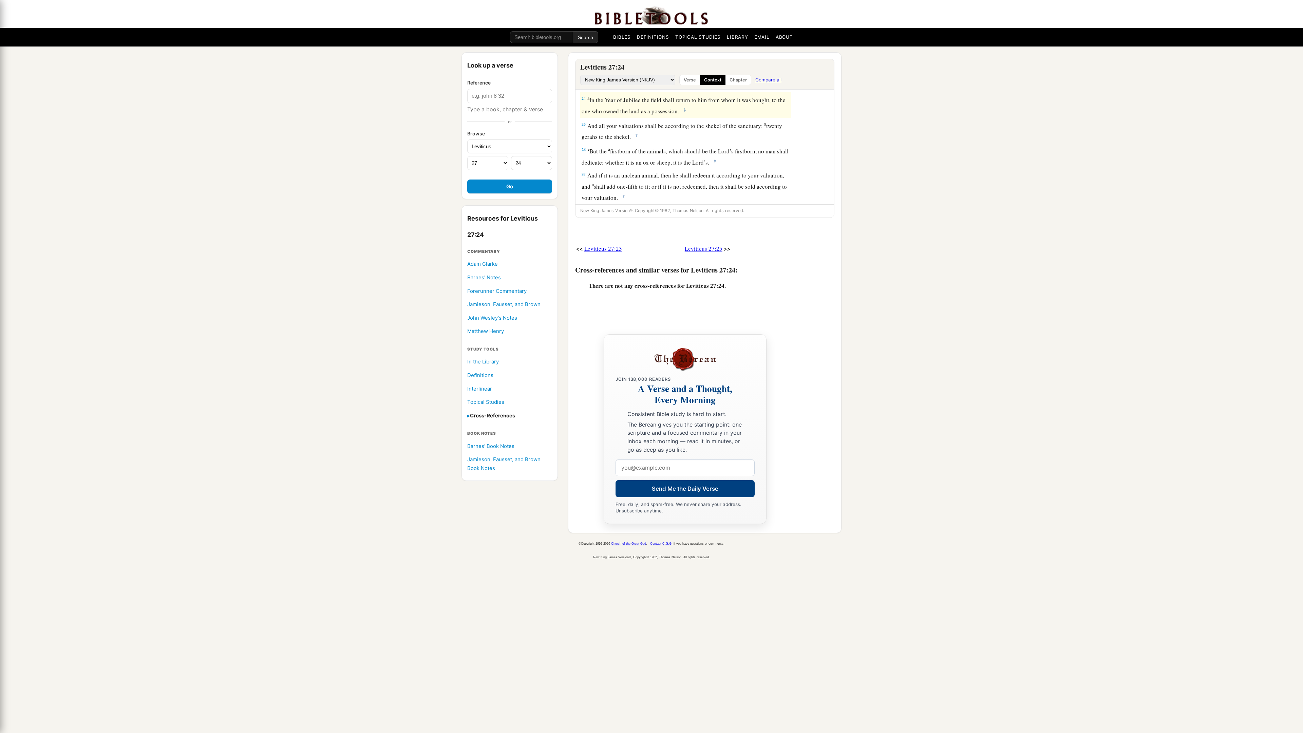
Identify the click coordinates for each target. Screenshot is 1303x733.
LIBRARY (737, 37)
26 (584, 149)
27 (584, 174)
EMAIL (762, 37)
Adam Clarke (482, 264)
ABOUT (784, 37)
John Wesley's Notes (492, 318)
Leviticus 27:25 (703, 248)
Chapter (738, 79)
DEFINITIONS (653, 37)
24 (584, 98)
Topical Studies (485, 402)
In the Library (483, 361)
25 (584, 124)
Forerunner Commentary (497, 291)
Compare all (768, 79)
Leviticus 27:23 (603, 248)
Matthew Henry (485, 331)
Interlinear (479, 389)
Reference (479, 83)
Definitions (480, 375)
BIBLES (622, 37)
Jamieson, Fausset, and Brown (504, 304)
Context (712, 79)
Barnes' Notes (484, 277)
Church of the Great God (628, 543)
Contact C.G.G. (661, 543)
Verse (690, 79)
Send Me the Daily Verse (685, 488)
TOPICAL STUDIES (698, 37)
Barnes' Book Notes (490, 446)
